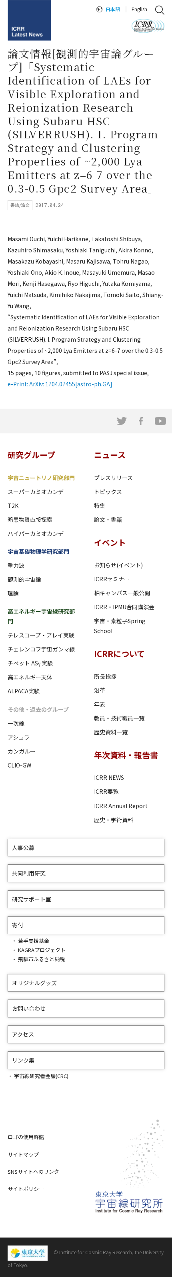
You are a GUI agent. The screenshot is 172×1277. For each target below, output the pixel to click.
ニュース (110, 454)
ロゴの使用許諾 (26, 1137)
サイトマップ (23, 1154)
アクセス (23, 1034)
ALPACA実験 (24, 691)
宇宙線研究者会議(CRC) (41, 1076)
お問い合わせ (29, 1008)
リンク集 (23, 1060)
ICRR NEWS (109, 777)
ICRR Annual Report (121, 806)
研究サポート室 (31, 899)
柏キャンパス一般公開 (122, 593)
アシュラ (19, 737)
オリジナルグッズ (34, 983)
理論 (13, 593)
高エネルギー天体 (30, 677)
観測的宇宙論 (24, 579)
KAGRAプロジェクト (42, 950)
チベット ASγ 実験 (30, 663)
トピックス (108, 492)
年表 (99, 704)
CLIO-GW (19, 765)
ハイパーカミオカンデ (36, 533)
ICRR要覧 (106, 791)
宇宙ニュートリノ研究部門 (41, 478)
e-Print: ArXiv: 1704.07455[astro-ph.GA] (60, 384)
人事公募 (23, 848)
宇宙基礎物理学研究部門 (38, 551)
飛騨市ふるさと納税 (41, 959)
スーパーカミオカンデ (36, 492)
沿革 (99, 690)
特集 (99, 506)
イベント (110, 542)
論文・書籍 (108, 519)
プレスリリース (113, 478)
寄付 (17, 925)
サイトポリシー (26, 1188)
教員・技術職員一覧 (119, 718)
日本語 (113, 9)
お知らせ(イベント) (118, 565)
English (139, 9)
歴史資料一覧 (111, 732)
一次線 (16, 723)
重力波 (16, 565)
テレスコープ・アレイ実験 (41, 635)
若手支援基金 (33, 940)
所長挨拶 (105, 676)
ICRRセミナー (112, 579)
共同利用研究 (29, 873)
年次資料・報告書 (126, 755)
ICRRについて (119, 653)
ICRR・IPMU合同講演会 (124, 607)
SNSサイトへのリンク (33, 1171)
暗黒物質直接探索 (30, 519)
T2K (13, 506)
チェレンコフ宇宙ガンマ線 (41, 649)
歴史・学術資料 (113, 820)
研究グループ (31, 454)
